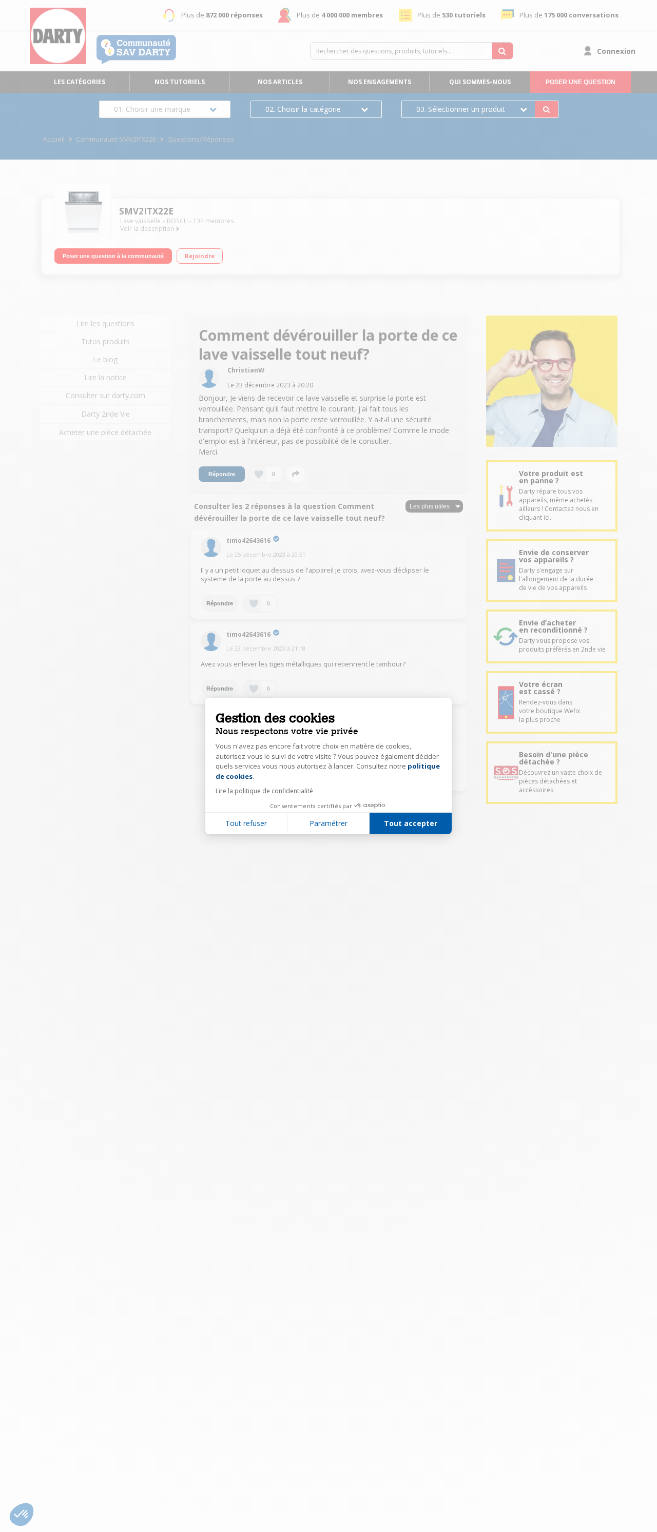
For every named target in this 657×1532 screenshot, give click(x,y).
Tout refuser (246, 823)
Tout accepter (410, 823)
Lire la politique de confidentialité (264, 791)
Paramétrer (328, 823)
